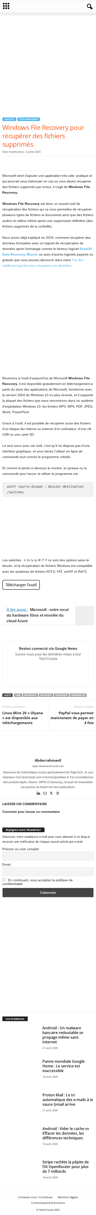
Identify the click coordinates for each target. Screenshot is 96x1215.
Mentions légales (68, 1197)
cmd (18, 695)
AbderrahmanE (48, 760)
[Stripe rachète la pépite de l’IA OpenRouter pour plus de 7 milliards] (20, 1173)
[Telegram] (60, 163)
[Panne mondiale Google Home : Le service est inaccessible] (20, 1073)
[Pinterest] (28, 163)
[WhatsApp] (39, 163)
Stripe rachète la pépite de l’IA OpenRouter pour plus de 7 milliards (65, 1166)
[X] (17, 163)
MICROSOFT (30, 695)
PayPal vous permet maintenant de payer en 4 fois (72, 718)
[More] (82, 163)
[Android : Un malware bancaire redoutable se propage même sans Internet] (20, 1039)
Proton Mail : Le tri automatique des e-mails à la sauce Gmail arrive (67, 1099)
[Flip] (71, 163)
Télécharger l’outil (21, 584)
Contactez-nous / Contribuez (35, 1197)
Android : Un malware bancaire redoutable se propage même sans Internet (62, 1034)
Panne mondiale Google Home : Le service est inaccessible (63, 1066)
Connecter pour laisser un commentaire (31, 812)
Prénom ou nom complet (20, 849)
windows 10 (78, 695)
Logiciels (9, 119)
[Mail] (45, 793)
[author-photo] (48, 744)
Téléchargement (28, 119)
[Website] (57, 793)
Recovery (46, 695)
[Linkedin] (39, 793)
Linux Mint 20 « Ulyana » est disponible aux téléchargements (22, 718)
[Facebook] (7, 163)
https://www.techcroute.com (48, 766)
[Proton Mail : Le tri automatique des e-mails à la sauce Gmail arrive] (20, 1106)
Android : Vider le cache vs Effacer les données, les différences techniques (65, 1133)
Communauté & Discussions (48, 1202)
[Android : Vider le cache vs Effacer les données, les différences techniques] (20, 1140)
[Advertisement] (48, 63)
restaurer (61, 695)
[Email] (50, 163)
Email (6, 864)
